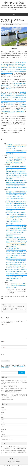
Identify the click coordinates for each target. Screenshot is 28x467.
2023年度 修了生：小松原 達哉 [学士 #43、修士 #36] (8, 309)
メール (3, 347)
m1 (16, 446)
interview (3, 419)
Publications (3, 429)
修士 (20, 296)
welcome (3, 434)
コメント (3, 324)
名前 (2, 341)
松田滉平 (11, 452)
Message (3, 424)
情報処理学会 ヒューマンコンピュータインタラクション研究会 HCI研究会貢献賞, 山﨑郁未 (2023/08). (16, 152)
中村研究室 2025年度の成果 (7, 399)
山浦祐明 (14, 450)
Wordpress (20, 465)
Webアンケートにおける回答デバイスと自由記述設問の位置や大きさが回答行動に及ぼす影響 (16, 285)
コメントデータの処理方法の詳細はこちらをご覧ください (13, 367)
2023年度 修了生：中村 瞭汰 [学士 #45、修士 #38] (20, 309)
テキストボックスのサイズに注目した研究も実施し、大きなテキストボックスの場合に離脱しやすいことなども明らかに (13, 101)
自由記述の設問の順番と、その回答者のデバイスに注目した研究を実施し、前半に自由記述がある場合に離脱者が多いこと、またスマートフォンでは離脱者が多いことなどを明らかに (13, 95)
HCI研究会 (12, 446)
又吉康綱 (6, 450)
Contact (2, 412)
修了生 (16, 296)
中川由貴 (9, 448)
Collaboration (4, 409)
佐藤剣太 (12, 448)
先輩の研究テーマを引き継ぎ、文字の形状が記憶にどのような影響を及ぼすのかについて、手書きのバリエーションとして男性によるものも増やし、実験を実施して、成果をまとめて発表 (13, 66)
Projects (2, 426)
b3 (1, 446)
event (2, 414)
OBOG (10, 296)
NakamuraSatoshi (9, 24)
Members (3, 422)
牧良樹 (14, 452)
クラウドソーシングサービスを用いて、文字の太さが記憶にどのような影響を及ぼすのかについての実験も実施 (13, 71)
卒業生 (22, 296)
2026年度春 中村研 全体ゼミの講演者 (9, 386)
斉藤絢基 (21, 450)
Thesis (2, 431)
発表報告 (21, 452)
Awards (2, 407)
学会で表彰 (22, 106)
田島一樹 (17, 452)
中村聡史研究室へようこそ (6, 439)
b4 (2, 446)
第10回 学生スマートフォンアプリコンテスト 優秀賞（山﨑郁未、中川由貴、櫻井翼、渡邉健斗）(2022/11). (16, 146)
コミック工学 (4, 448)
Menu (14, 14)
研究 (24, 452)
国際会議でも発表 (10, 88)
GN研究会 (5, 446)
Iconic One (6, 465)
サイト (2, 354)
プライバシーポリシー (5, 436)
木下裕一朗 (4, 452)
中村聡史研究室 (14, 2)
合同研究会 (10, 450)
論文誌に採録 (9, 104)
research (22, 446)
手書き (17, 450)
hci (7, 446)
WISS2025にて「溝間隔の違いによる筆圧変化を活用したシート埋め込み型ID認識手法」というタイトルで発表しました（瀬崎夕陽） (14, 382)
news (7, 296)
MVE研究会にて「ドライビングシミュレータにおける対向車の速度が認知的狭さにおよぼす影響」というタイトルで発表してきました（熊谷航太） (14, 396)
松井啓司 (7, 452)
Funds (2, 417)
